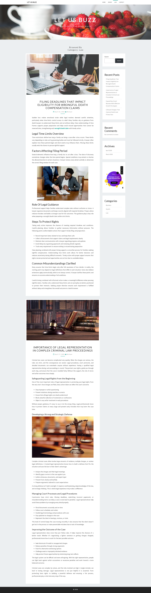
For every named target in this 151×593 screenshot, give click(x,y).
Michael (69, 112)
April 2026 (109, 150)
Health (110, 2)
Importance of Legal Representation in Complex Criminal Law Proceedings (63, 349)
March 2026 (109, 154)
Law (115, 2)
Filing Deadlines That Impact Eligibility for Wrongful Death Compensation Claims (62, 105)
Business (108, 205)
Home (103, 2)
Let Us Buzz (32, 2)
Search (107, 57)
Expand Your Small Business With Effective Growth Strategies (113, 103)
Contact (121, 2)
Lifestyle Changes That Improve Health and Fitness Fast (113, 112)
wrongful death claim (62, 128)
